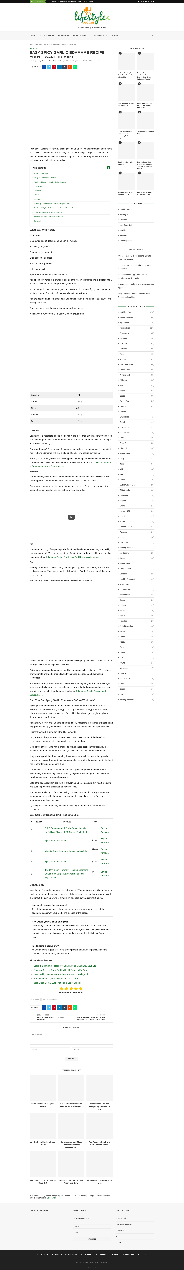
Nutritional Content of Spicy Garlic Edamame (50, 182)
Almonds (137, 359)
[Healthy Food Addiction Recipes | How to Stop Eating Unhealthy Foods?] (145, 61)
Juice (137, 464)
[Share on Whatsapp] (75, 67)
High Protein (137, 453)
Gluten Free (137, 370)
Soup (137, 459)
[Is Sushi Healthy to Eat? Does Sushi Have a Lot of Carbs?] (126, 61)
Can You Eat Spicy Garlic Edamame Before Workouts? (53, 208)
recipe (137, 412)
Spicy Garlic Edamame (55, 840)
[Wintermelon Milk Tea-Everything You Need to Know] (99, 1088)
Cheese (137, 673)
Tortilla (137, 610)
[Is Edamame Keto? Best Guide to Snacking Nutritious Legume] (126, 120)
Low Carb (137, 344)
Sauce (137, 631)
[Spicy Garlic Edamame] (38, 840)
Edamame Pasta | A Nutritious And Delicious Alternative (72, 557)
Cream (137, 647)
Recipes (115, 36)
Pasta (137, 642)
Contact (119, 1242)
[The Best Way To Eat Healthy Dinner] (126, 181)
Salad (137, 422)
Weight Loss (137, 595)
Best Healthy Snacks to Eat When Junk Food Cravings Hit (61, 974)
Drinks (137, 637)
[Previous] (48, 1)
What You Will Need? (41, 173)
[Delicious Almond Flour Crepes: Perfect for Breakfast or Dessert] (71, 1126)
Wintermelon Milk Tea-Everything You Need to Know (99, 1106)
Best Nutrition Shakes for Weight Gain (126, 104)
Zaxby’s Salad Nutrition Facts (145, 133)
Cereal (137, 689)
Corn (137, 694)
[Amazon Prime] (95, 853)
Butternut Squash (137, 485)
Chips (137, 652)
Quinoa (137, 406)
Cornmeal (137, 542)
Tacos (137, 558)
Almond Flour (137, 432)
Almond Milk (137, 375)
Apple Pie (137, 501)
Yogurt (137, 616)
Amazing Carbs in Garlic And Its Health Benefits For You (60, 970)
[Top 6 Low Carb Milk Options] (126, 150)
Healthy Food (46, 36)
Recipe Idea (137, 328)
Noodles (137, 621)
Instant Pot (137, 584)
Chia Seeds (137, 490)
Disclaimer (120, 1230)
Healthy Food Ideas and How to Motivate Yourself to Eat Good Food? (144, 165)
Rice (137, 354)
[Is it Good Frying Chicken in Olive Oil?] (43, 1164)
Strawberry (137, 333)
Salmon (137, 605)
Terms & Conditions (124, 1224)
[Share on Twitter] (49, 67)
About (118, 1236)
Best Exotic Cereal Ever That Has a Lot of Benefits (57, 983)
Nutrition (63, 36)
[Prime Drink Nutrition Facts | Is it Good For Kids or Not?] (145, 92)
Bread (137, 506)
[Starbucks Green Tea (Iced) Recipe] (43, 1088)
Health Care (80, 36)
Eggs (137, 537)
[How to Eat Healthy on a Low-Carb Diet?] (145, 181)
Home (32, 36)
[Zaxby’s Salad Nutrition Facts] (145, 120)
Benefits (137, 338)
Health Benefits (137, 317)
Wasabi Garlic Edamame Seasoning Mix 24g (66, 851)
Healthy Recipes (137, 699)
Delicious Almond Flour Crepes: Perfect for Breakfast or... (71, 1144)
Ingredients (137, 323)
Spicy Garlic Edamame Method (45, 178)
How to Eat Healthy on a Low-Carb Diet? (145, 193)
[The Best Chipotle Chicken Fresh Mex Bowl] (71, 1164)
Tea (137, 474)
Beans (137, 600)
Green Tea (137, 401)
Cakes (137, 480)
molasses (137, 668)
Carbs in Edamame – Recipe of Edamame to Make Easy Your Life (65, 966)
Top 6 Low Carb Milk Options (125, 163)
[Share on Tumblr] (64, 67)
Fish (137, 385)
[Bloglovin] (151, 1)
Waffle (137, 663)
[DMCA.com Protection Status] (35, 1218)
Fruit (137, 657)
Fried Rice (137, 443)
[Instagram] (141, 1)
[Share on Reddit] (70, 67)
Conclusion (38, 221)
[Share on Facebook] (44, 67)
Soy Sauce (137, 427)
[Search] (153, 36)
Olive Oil (137, 448)
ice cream (137, 553)
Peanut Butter (137, 590)
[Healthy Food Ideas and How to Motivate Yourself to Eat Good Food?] (145, 150)
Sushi (137, 516)
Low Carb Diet (99, 36)
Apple (137, 391)
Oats (137, 684)
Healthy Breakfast (137, 579)
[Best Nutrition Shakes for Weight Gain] (126, 92)
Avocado (137, 532)
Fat (37, 195)
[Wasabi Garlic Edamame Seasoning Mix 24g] (38, 850)
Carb (137, 438)
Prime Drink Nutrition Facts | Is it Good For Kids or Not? (145, 105)
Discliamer (51, 1198)
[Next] (50, 1)
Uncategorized (126, 241)
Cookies (137, 574)
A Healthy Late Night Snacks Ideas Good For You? (57, 978)
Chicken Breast (137, 364)
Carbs (38, 199)
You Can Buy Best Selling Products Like (48, 216)
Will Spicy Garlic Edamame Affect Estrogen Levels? (52, 204)
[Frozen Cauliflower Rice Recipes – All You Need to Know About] (71, 1088)
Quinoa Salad (137, 569)
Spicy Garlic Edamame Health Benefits (48, 212)
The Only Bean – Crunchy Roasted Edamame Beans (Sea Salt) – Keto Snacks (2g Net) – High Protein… (66, 874)
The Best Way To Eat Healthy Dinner (125, 193)
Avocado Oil (137, 678)
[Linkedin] (146, 1)
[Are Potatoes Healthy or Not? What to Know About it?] (99, 1126)
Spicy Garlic (35, 999)
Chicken (137, 380)
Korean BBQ (137, 511)
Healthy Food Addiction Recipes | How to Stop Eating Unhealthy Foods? (144, 76)
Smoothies (137, 417)
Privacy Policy (122, 1218)
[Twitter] (138, 1)
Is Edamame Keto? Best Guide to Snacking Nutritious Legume (125, 135)
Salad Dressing (137, 626)
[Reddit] (153, 1)
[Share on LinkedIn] (59, 67)
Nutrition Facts (137, 312)
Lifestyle (123, 220)
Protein (38, 190)
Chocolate (137, 495)
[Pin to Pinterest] (54, 67)
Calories (39, 186)
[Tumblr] (148, 1)
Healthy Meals (137, 527)
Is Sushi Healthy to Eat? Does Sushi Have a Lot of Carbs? (72, 2)
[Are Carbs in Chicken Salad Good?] (43, 1126)
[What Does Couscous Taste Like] (99, 1164)
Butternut (137, 521)
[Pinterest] (143, 1)
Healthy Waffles (137, 548)
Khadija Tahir (41, 61)
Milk (137, 469)
